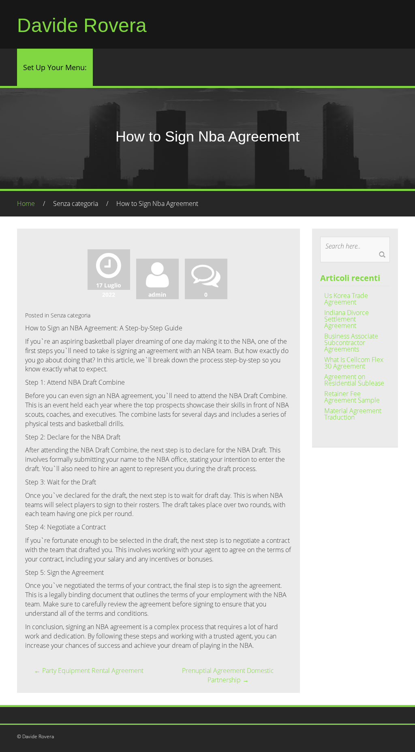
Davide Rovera (82, 25)
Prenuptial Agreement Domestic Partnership (228, 675)
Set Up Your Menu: (55, 67)
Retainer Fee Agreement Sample (352, 397)
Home (26, 203)
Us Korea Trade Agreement (346, 298)
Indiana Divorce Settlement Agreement (346, 319)
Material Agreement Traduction (352, 414)
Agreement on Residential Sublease (354, 380)
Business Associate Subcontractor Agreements (351, 343)
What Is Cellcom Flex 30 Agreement (353, 363)
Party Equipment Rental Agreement (88, 670)
